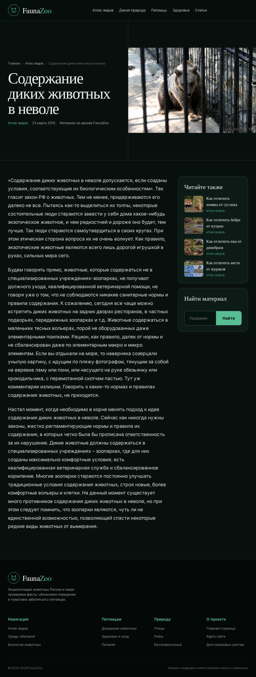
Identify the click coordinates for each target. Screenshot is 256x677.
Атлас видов (103, 10)
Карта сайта (215, 636)
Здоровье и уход (115, 636)
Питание (108, 645)
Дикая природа (132, 10)
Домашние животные (119, 628)
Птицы (159, 628)
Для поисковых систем (225, 645)
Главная (14, 63)
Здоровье (181, 10)
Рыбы (158, 636)
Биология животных (24, 645)
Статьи (201, 10)
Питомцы (159, 10)
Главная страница (220, 628)
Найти (228, 318)
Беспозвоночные (168, 645)
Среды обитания (21, 636)
